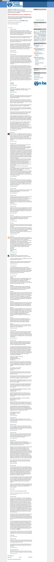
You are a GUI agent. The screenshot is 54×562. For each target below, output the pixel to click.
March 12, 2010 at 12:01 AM (13, 273)
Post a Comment (11, 555)
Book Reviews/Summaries (38, 77)
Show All (45, 66)
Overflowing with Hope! (39, 62)
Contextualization (43, 33)
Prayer (43, 38)
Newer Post (10, 557)
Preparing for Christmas (39, 45)
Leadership (38, 37)
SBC (41, 39)
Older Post (30, 557)
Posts (36, 24)
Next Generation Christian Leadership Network (40, 49)
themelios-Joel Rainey (39, 57)
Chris (11, 236)
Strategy (44, 39)
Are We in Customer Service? (40, 50)
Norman (11, 132)
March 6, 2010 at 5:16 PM (13, 176)
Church (42, 32)
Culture (36, 35)
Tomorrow (36, 63)
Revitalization (36, 39)
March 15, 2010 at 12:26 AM (13, 415)
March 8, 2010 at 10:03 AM (13, 186)
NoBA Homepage (37, 74)
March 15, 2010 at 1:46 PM (13, 494)
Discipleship (38, 36)
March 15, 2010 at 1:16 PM (13, 430)
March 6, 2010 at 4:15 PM (13, 141)
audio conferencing (13, 549)
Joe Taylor (12, 440)
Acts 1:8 (35, 31)
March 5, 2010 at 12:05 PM (13, 85)
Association (12, 23)
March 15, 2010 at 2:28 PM (13, 536)
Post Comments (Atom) (16, 559)
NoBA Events (36, 79)
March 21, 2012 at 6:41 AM (13, 553)
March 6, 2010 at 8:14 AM (13, 130)
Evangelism (43, 36)
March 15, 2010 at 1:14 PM (13, 422)
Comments (37, 26)
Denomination (16, 23)
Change (38, 32)
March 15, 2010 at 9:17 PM (13, 547)
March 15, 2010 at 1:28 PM (13, 463)
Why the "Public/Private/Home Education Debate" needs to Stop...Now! (40, 59)
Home (20, 557)
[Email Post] (20, 22)
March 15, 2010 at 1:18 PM (13, 438)
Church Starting (36, 33)
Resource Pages (37, 76)
